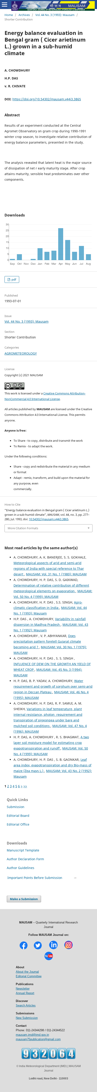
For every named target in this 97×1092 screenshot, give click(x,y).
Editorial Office (18, 824)
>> (25, 786)
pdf (13, 279)
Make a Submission (24, 899)
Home (9, 15)
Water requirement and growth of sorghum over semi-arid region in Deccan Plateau (53, 686)
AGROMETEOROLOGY (21, 353)
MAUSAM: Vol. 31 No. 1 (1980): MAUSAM (56, 574)
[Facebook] (23, 948)
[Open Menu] (4, 4)
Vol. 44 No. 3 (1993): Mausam (54, 15)
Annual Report (25, 993)
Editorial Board (18, 815)
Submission (15, 807)
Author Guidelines (21, 868)
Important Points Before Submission (34, 878)
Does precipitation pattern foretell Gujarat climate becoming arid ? (47, 641)
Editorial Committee (29, 976)
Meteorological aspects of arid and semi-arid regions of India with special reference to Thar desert (49, 568)
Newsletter (23, 988)
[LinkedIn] (53, 948)
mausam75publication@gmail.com (38, 1039)
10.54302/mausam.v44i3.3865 (48, 519)
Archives (24, 15)
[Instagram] (68, 948)
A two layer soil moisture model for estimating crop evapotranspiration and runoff (51, 742)
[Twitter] (37, 948)
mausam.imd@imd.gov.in (32, 1034)
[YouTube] (48, 959)
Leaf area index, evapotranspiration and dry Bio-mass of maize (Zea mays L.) (52, 765)
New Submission (27, 1018)
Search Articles (26, 1005)
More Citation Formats (23, 528)
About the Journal (27, 971)
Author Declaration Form (25, 859)
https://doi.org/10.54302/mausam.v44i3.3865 (46, 99)
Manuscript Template (23, 850)
